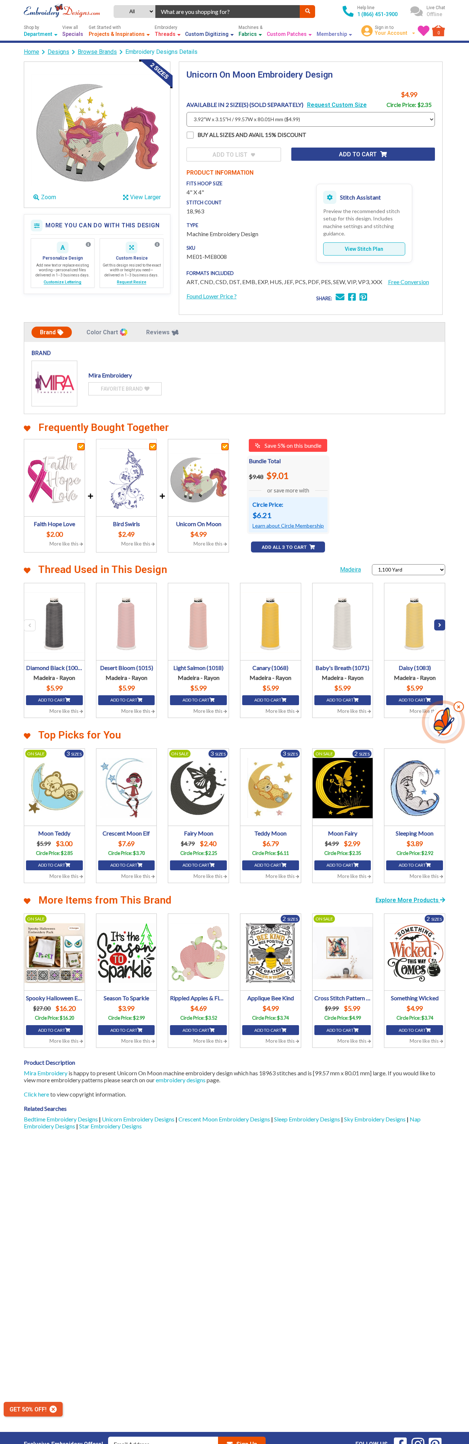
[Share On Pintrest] (363, 297)
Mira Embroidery (45, 1072)
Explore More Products (408, 900)
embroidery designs (181, 1079)
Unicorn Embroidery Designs (139, 1119)
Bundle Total (265, 460)
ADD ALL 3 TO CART (285, 547)
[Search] (307, 11)
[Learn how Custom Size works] (157, 245)
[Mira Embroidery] (54, 383)
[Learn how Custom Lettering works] (88, 245)
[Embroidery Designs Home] (62, 11)
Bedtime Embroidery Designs (61, 1119)
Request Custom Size (337, 104)
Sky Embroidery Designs (375, 1119)
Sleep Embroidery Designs (307, 1119)
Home (31, 51)
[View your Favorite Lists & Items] (423, 31)
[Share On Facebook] (352, 297)
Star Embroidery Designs (110, 1126)
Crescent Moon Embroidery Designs (224, 1119)
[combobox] (227, 11)
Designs (58, 51)
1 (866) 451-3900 (377, 14)
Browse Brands (97, 51)
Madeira (350, 569)
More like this (64, 544)
